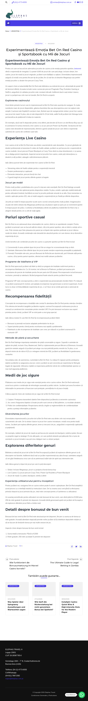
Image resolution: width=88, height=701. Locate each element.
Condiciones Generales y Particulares (44, 695)
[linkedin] (81, 547)
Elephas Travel (12, 546)
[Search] (6, 2)
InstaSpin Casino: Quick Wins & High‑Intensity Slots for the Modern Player (71, 607)
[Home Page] (8, 23)
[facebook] (75, 1)
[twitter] (76, 547)
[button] (82, 695)
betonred (77, 68)
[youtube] (77, 1)
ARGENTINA (39, 43)
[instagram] (79, 1)
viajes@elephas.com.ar (14, 679)
